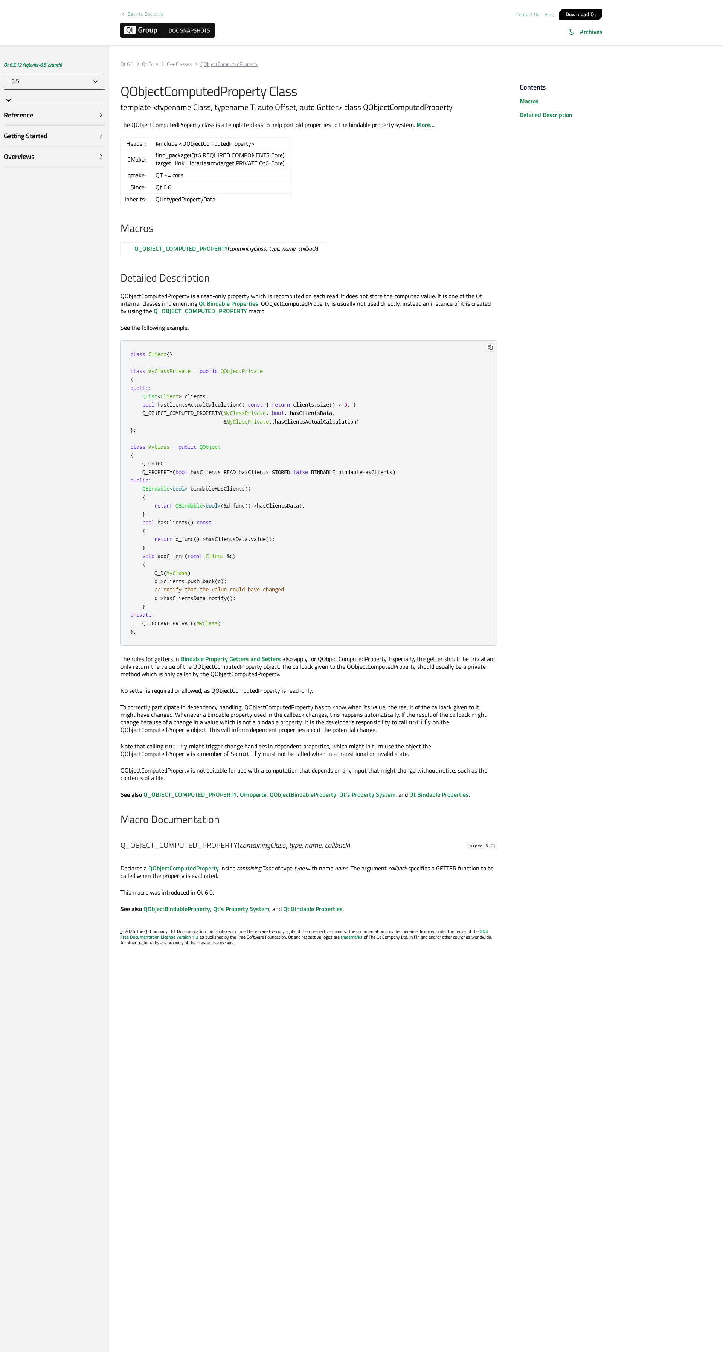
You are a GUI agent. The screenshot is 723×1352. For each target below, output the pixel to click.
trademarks (352, 936)
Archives (591, 31)
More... (425, 124)
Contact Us (527, 14)
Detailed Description (546, 114)
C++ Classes (179, 64)
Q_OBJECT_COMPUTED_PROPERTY (181, 248)
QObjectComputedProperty (183, 868)
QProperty (253, 794)
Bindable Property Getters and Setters (231, 658)
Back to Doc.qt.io (145, 14)
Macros (529, 100)
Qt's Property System (367, 794)
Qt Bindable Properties (228, 303)
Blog (549, 14)
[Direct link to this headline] (158, 229)
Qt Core (150, 64)
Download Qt (581, 14)
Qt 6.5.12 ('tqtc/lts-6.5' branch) (33, 65)
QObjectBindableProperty (303, 794)
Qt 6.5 (126, 64)
